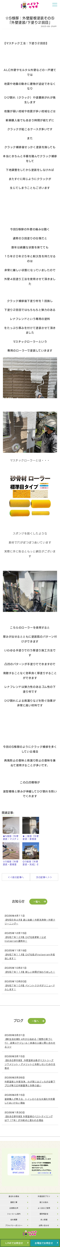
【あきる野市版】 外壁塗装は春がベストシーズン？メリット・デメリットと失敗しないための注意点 (30, 1063)
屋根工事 (13, 1202)
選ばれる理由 (14, 1196)
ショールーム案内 (14, 1214)
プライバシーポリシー (13, 1225)
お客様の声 (13, 1208)
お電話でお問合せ (44, 1243)
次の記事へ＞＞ (44, 877)
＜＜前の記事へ (16, 877)
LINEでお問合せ (14, 1243)
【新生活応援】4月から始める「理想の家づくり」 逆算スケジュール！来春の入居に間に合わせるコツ (30, 1042)
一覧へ (36, 901)
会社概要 (13, 1219)
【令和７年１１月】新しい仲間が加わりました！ (30, 971)
